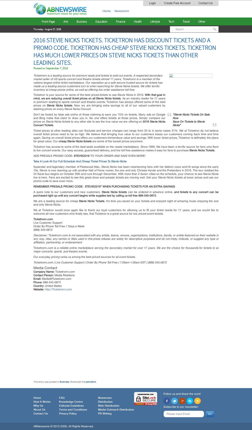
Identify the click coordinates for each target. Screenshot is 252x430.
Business (82, 21)
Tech (171, 21)
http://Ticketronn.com (58, 289)
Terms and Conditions (73, 409)
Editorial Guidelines (71, 405)
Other (201, 21)
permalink (91, 381)
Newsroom (122, 11)
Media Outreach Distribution (116, 409)
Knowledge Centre (71, 401)
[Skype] (189, 401)
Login (152, 3)
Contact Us (205, 3)
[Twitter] (174, 401)
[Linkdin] (182, 401)
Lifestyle (155, 21)
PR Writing (104, 413)
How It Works (42, 401)
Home (107, 11)
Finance (120, 21)
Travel (186, 21)
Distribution (105, 401)
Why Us (38, 405)
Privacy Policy (68, 413)
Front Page (48, 21)
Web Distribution (108, 405)
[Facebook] (166, 401)
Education (101, 21)
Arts (65, 21)
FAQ (62, 398)
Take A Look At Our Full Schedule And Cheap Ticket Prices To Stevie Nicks (80, 161)
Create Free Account (177, 3)
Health (138, 21)
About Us (39, 409)
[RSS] (197, 401)
